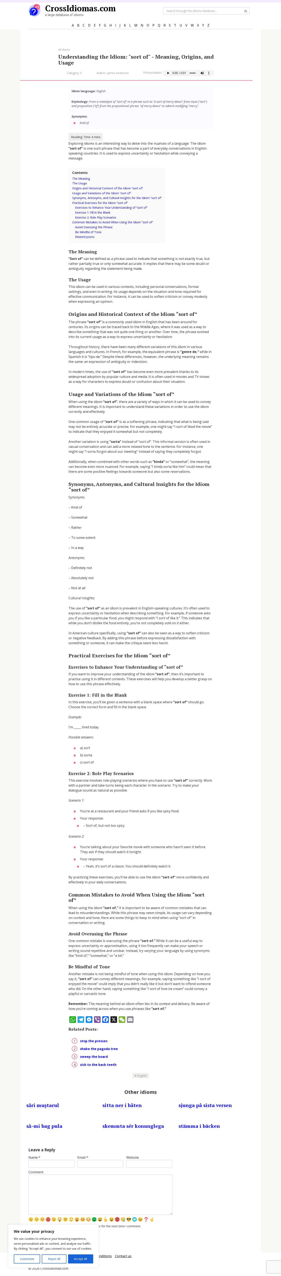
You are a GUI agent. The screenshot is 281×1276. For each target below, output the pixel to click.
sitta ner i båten (122, 1105)
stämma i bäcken (199, 1126)
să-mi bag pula (44, 1126)
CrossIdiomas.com (80, 8)
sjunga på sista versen (205, 1105)
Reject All (54, 1259)
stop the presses (93, 1041)
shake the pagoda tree (99, 1049)
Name (34, 1157)
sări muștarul (42, 1105)
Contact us (123, 1256)
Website (132, 1157)
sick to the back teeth (98, 1064)
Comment (35, 1172)
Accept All (80, 1259)
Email (82, 1157)
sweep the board (94, 1056)
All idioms (64, 49)
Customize (27, 1259)
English (142, 1076)
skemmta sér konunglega (133, 1126)
